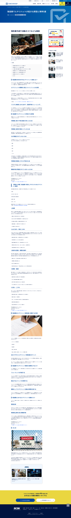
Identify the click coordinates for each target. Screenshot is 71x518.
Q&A (42, 0)
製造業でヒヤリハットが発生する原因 (18, 67)
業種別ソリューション (46, 3)
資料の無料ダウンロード (23, 181)
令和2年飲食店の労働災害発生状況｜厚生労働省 (20, 205)
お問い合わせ (65, 0)
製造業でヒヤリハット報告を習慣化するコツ (19, 72)
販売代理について (54, 0)
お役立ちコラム (36, 0)
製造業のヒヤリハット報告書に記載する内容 (19, 70)
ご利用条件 (41, 513)
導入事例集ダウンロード (37, 509)
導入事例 (52, 3)
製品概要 (34, 3)
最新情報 (30, 0)
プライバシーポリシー (35, 513)
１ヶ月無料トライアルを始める (15, 181)
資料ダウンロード (31, 509)
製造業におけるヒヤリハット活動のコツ (18, 74)
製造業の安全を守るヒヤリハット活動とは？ (19, 65)
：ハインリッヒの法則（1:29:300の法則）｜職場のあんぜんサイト (23, 101)
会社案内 (29, 513)
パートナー (47, 0)
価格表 (56, 3)
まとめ (14, 75)
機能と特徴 (39, 3)
